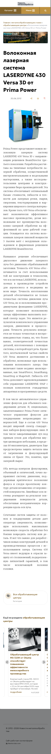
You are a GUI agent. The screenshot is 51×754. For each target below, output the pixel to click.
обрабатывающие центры (14, 25)
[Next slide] (44, 662)
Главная (6, 23)
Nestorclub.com (14, 743)
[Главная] (25, 3)
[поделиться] (31, 98)
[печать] (38, 98)
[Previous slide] (7, 662)
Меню (29, 10)
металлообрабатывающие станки (26, 23)
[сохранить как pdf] (45, 98)
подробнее (16, 692)
